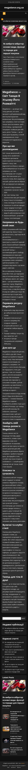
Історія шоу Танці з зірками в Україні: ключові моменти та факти (14, 659)
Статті (5, 39)
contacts (23, 763)
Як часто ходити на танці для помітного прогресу (14, 665)
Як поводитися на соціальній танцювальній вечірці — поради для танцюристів (14, 645)
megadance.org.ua (14, 7)
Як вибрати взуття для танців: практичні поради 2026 (14, 671)
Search (23, 618)
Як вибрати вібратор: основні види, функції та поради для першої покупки (14, 630)
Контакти (13, 767)
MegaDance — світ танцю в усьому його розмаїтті (14, 765)
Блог (8, 767)
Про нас (19, 767)
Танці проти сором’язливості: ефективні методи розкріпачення (14, 652)
